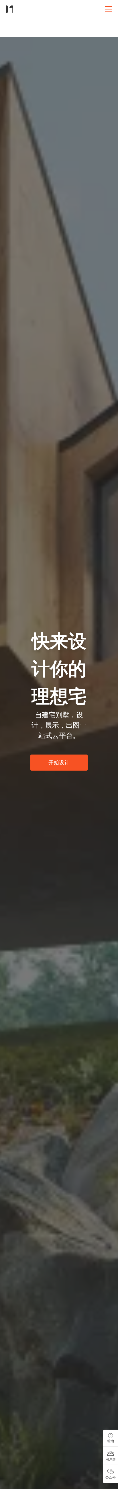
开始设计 (59, 762)
